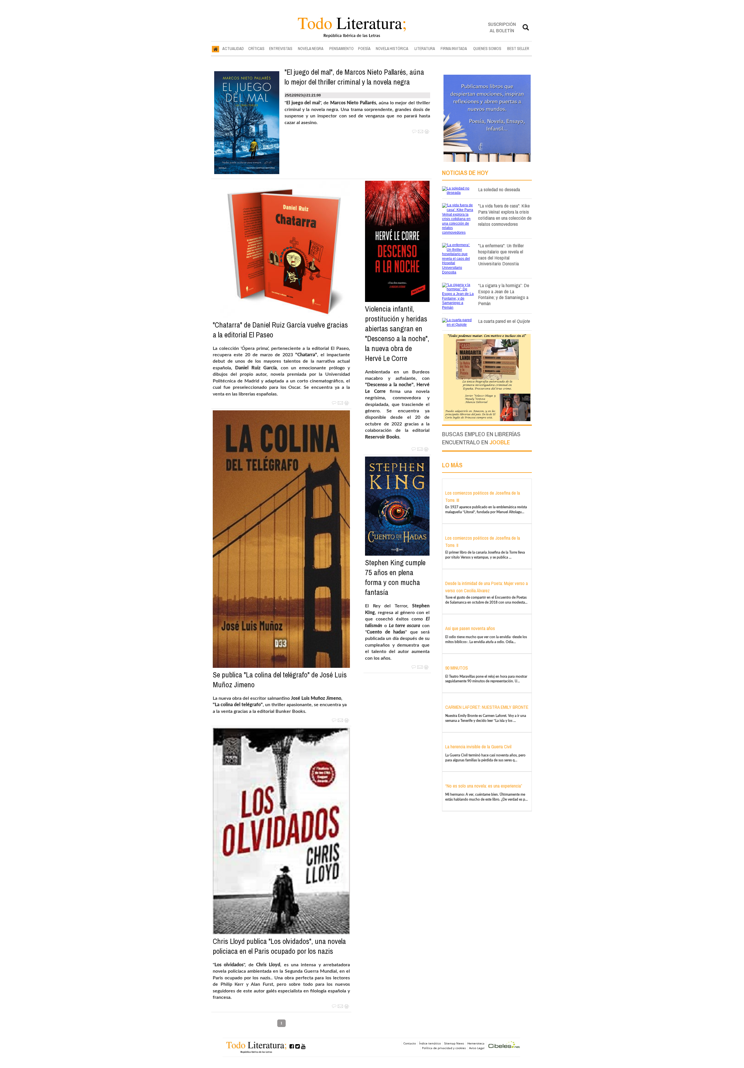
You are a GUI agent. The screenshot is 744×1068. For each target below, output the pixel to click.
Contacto (409, 1043)
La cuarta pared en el (504, 321)
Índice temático (430, 1043)
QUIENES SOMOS (487, 48)
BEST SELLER (518, 48)
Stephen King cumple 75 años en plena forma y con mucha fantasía (395, 577)
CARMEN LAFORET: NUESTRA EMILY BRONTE (486, 707)
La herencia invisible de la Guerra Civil (478, 746)
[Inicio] (215, 49)
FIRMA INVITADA (454, 48)
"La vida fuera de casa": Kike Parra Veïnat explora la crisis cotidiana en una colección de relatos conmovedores (505, 214)
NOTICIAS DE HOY (465, 172)
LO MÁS (452, 465)
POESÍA (364, 48)
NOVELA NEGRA (310, 48)
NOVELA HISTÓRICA (392, 48)
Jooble (499, 442)
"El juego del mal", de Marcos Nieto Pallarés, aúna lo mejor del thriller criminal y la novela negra (354, 77)
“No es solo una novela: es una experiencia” (483, 786)
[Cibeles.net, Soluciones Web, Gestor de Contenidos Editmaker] (504, 1045)
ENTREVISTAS (280, 48)
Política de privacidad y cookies (444, 1048)
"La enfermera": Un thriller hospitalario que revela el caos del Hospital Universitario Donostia (501, 254)
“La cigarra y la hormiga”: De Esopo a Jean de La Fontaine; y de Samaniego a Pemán (503, 294)
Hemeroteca (475, 1043)
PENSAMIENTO (341, 48)
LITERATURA (424, 48)
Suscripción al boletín (502, 27)
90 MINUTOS (456, 668)
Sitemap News (454, 1043)
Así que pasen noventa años (470, 628)
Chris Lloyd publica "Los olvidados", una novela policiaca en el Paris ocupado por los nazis (279, 946)
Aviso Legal (476, 1048)
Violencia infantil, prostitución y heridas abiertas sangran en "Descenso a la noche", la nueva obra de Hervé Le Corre (397, 333)
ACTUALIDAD (233, 48)
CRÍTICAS (256, 48)
